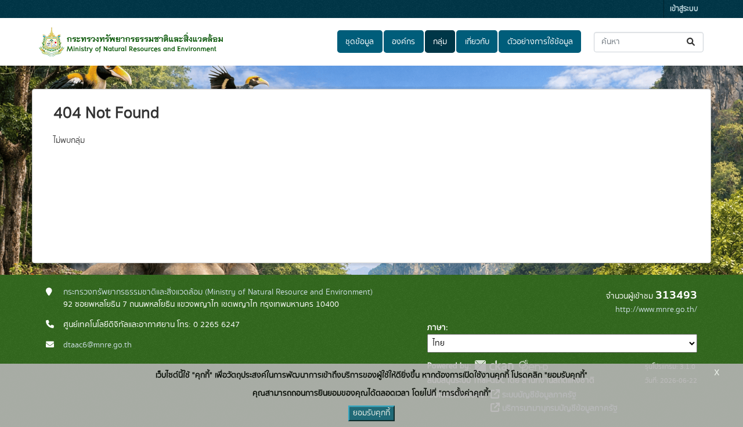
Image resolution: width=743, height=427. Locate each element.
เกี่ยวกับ (477, 42)
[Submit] (691, 42)
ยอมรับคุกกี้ (371, 413)
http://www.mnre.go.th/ (656, 309)
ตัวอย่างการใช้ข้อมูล (540, 42)
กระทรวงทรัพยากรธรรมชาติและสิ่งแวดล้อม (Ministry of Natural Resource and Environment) (218, 292)
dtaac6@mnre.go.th (97, 345)
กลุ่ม (440, 42)
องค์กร (403, 42)
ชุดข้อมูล (359, 42)
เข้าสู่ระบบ (684, 9)
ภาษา (436, 327)
